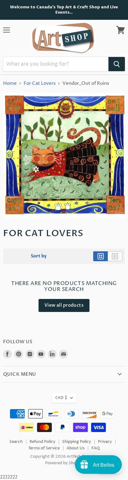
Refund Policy (42, 441)
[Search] (116, 64)
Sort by (39, 256)
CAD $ (61, 397)
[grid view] (100, 256)
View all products (64, 305)
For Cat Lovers (40, 83)
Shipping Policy (76, 441)
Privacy (105, 441)
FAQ (95, 448)
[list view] (115, 256)
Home (10, 83)
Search (16, 441)
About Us (75, 448)
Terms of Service (44, 448)
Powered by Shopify (64, 463)
